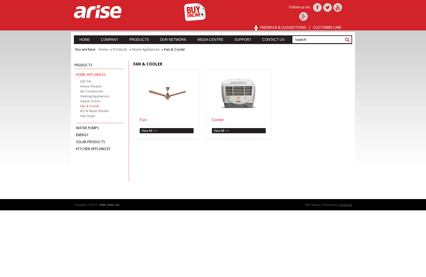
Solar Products (90, 142)
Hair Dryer (87, 116)
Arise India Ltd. (109, 204)
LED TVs (86, 81)
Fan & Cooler (89, 106)
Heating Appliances (94, 96)
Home (103, 50)
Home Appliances (145, 50)
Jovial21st (345, 204)
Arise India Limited (97, 11)
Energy (82, 135)
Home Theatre (90, 86)
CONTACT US (273, 40)
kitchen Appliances (93, 149)
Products (120, 50)
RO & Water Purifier (94, 111)
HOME (84, 40)
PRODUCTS (139, 40)
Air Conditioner (91, 91)
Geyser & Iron (90, 101)
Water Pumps (87, 128)
